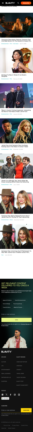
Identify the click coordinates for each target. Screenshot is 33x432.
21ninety (19, 369)
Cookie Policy (24, 425)
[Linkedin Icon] (2, 395)
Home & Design (6, 303)
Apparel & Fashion (7, 300)
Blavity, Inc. (8, 422)
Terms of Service (25, 324)
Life (2, 365)
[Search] (18, 3)
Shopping (4, 381)
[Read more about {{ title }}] (16, 25)
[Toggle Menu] (3, 3)
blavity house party (22, 385)
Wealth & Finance (18, 307)
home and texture (22, 362)
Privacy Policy (4, 325)
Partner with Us (6, 377)
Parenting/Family (17, 303)
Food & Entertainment (20, 300)
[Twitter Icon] (6, 394)
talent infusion (21, 377)
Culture (3, 362)
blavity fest (20, 381)
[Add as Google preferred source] (5, 398)
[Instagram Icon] (15, 395)
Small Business (5, 373)
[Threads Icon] (19, 395)
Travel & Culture (6, 307)
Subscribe (26, 3)
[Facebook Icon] (11, 395)
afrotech (19, 365)
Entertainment (5, 369)
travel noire (20, 373)
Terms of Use (7, 425)
